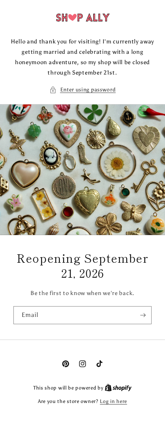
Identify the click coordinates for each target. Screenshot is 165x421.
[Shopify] (118, 388)
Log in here (113, 401)
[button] (83, 89)
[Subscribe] (142, 315)
